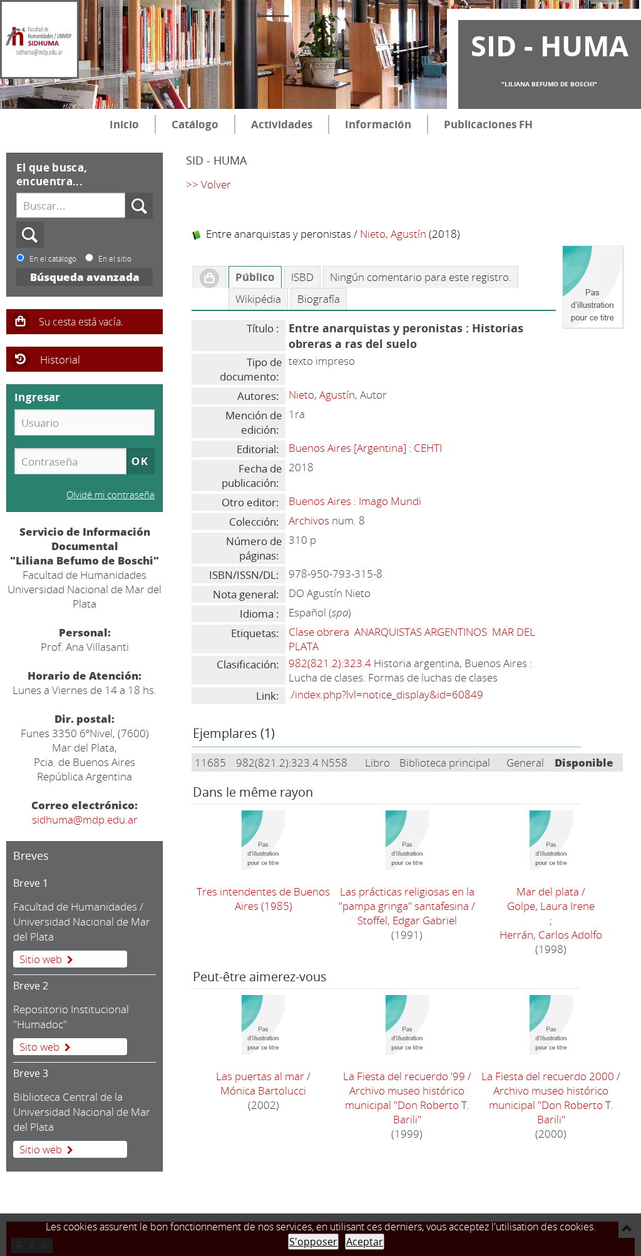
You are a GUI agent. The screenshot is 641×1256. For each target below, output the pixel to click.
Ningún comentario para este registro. (420, 277)
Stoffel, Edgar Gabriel (407, 920)
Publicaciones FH (488, 124)
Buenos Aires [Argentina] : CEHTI (365, 448)
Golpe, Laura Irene (551, 906)
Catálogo (195, 124)
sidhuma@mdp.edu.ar (85, 819)
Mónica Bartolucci (263, 1090)
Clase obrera (319, 632)
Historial (60, 359)
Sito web (39, 1046)
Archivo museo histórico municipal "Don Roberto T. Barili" (407, 1104)
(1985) (263, 898)
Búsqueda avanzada (85, 277)
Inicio (124, 124)
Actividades (281, 124)
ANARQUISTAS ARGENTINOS (420, 632)
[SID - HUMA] (39, 39)
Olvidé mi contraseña (110, 494)
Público (255, 277)
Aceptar (364, 1241)
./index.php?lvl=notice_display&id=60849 (386, 694)
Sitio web (40, 959)
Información (378, 124)
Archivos (309, 520)
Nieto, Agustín (393, 234)
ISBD (302, 277)
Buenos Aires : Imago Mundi (355, 501)
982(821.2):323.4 (330, 663)
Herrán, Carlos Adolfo (551, 934)
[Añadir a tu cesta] (209, 277)
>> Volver (208, 184)
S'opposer (313, 1241)
